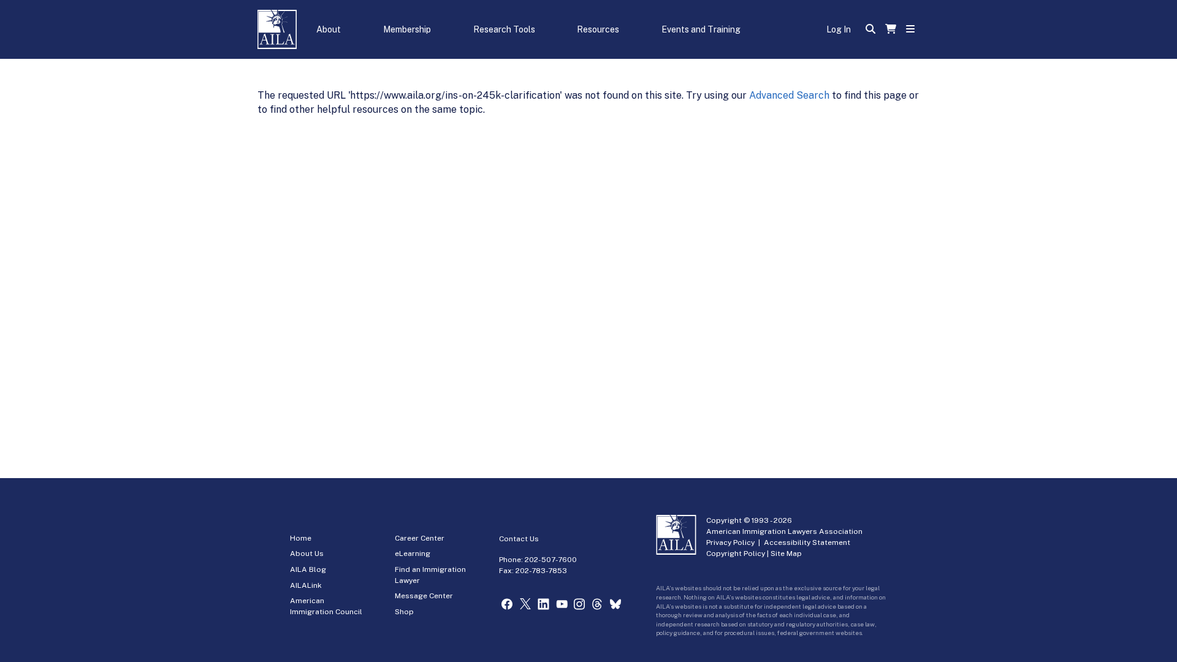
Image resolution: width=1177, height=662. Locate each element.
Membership (407, 29)
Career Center (419, 538)
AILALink (306, 585)
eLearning (412, 553)
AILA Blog (308, 569)
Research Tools (504, 29)
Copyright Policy (735, 553)
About (328, 29)
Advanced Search (789, 95)
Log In (838, 29)
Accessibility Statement (807, 542)
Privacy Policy (730, 542)
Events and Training (701, 29)
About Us (307, 553)
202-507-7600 (551, 559)
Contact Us (519, 539)
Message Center (424, 596)
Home (300, 538)
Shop (404, 611)
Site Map (786, 553)
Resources (598, 29)
